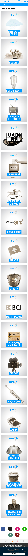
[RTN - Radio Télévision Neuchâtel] (17, 541)
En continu (7, 4)
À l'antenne (21, 4)
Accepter (14, 553)
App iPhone (10, 535)
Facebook (3, 529)
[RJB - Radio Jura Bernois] (11, 541)
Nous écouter (25, 1)
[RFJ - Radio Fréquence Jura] (22, 541)
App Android (17, 535)
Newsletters (24, 529)
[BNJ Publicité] (5, 541)
